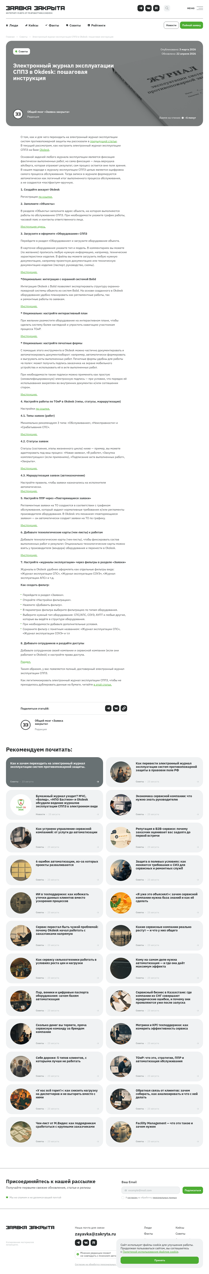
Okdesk (44, 149)
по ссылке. (46, 196)
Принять (159, 1260)
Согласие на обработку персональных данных (99, 1264)
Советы (23, 51)
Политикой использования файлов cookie (150, 1251)
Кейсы (180, 1227)
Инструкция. (29, 272)
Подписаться (193, 1190)
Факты (148, 1233)
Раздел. (26, 661)
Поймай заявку (191, 25)
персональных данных (165, 1197)
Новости (171, 25)
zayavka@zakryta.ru (95, 1233)
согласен (133, 1197)
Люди (148, 1227)
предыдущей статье (103, 141)
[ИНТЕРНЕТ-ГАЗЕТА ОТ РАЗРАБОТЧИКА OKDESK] (35, 8)
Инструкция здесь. (33, 226)
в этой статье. (103, 684)
